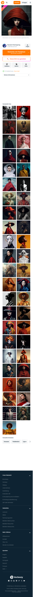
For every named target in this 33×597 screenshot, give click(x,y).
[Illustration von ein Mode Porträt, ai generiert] (9, 113)
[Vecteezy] (2, 2)
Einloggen (24, 2)
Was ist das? (17, 71)
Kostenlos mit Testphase (16, 52)
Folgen (27, 46)
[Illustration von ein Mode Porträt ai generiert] (9, 127)
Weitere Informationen (9, 75)
